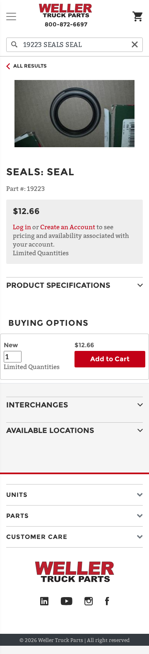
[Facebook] (107, 602)
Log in (22, 227)
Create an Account (67, 227)
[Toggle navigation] (11, 16)
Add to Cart (110, 359)
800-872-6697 (66, 24)
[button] (74, 493)
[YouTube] (66, 602)
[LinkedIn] (44, 602)
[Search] (14, 45)
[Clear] (134, 45)
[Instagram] (88, 602)
